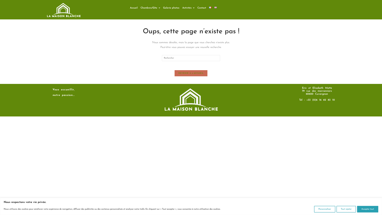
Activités (187, 8)
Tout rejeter (346, 209)
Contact (201, 8)
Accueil (134, 8)
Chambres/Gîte (149, 8)
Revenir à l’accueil (191, 73)
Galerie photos (171, 8)
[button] (150, 7)
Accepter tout (367, 209)
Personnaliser (324, 209)
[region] (191, 206)
